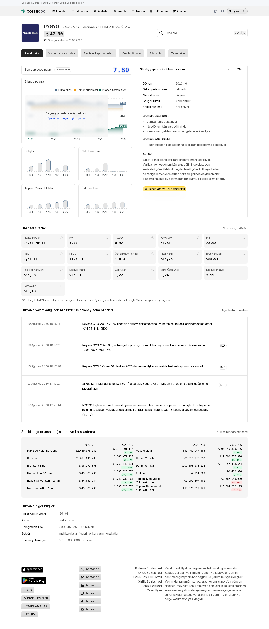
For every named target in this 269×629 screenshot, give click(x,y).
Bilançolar (156, 53)
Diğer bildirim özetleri (234, 310)
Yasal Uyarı (154, 590)
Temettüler (178, 53)
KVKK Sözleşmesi (150, 572)
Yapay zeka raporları (61, 53)
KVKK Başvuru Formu (147, 577)
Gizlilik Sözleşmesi (150, 581)
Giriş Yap (234, 11)
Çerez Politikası (152, 586)
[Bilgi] (61, 237)
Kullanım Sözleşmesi (148, 568)
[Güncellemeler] (215, 11)
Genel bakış (32, 53)
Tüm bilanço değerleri (234, 432)
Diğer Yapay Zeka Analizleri (167, 189)
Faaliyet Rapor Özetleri (98, 53)
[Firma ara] (222, 11)
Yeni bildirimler (131, 53)
